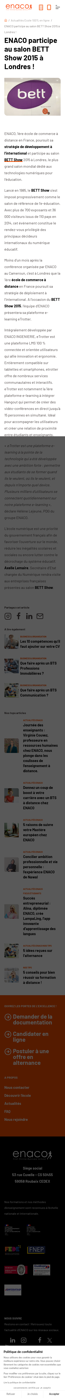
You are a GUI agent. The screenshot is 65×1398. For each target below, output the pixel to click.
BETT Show (13, 159)
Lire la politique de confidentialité (19, 1382)
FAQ (7, 1111)
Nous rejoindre (16, 1119)
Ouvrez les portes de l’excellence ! (30, 1006)
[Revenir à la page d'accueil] (19, 7)
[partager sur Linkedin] (29, 616)
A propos (11, 1077)
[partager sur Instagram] (8, 616)
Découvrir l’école (17, 1095)
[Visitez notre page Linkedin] (12, 1341)
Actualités (12, 1103)
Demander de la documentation (32, 1019)
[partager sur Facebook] (18, 616)
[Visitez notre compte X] (49, 1340)
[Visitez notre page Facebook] (40, 1341)
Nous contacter (16, 1087)
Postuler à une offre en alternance (31, 1056)
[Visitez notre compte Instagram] (24, 1341)
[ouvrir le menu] (57, 7)
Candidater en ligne (31, 1036)
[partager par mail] (40, 616)
